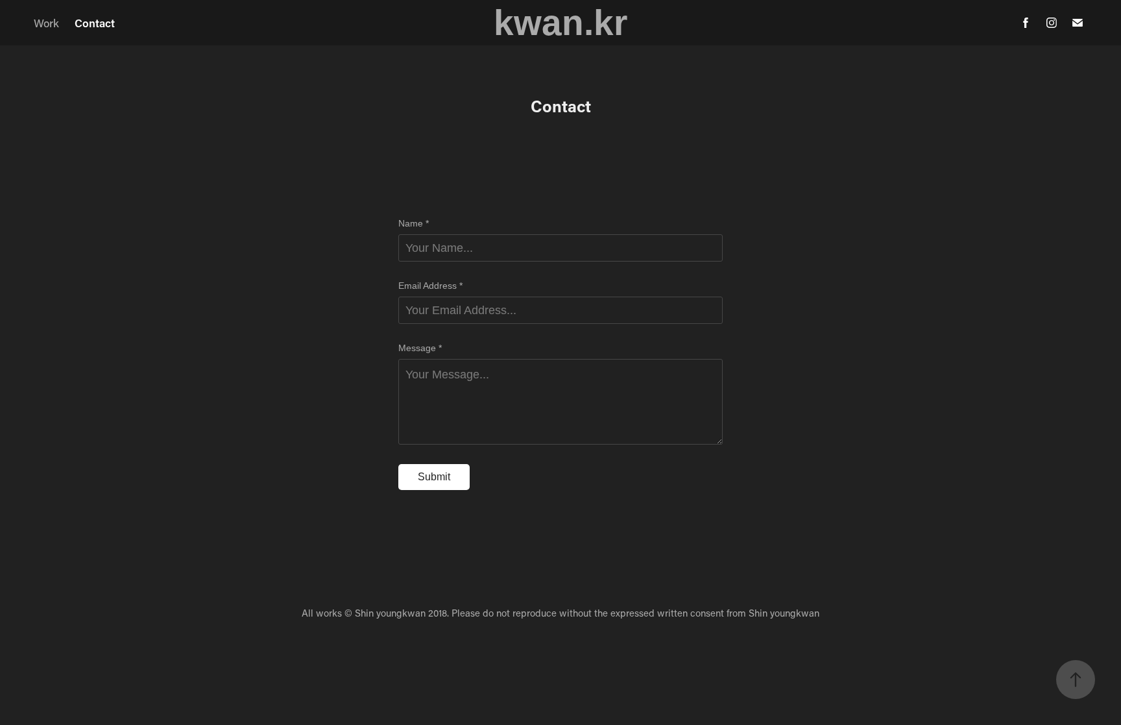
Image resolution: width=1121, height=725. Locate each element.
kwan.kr (560, 23)
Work (46, 23)
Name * (413, 223)
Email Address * (430, 285)
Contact (95, 23)
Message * (420, 347)
